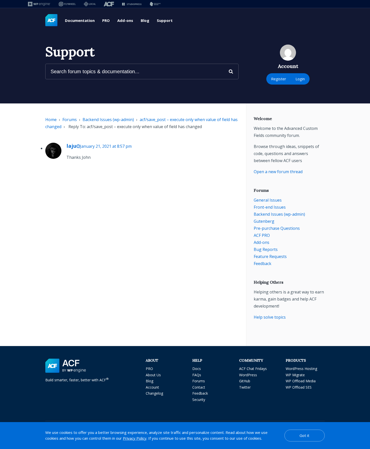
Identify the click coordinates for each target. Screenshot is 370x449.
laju (71, 145)
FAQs (196, 374)
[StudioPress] (131, 4)
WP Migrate (295, 374)
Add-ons (125, 20)
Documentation (80, 20)
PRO (106, 20)
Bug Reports (266, 249)
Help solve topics (270, 317)
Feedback (262, 263)
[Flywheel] (67, 4)
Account (152, 387)
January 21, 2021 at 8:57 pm (106, 146)
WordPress (248, 374)
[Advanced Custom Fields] (51, 20)
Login (300, 78)
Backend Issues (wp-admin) (108, 119)
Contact (198, 387)
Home (51, 119)
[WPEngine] (39, 4)
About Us (153, 374)
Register (278, 78)
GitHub (244, 381)
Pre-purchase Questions (277, 228)
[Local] (90, 4)
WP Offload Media (301, 381)
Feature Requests (270, 256)
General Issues (268, 200)
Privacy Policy (134, 438)
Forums (69, 119)
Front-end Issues (270, 207)
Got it (304, 435)
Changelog (154, 393)
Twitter (245, 387)
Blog (145, 20)
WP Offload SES (299, 387)
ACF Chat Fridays (253, 368)
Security (198, 399)
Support (165, 20)
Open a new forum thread (278, 171)
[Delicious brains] (155, 4)
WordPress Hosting (301, 368)
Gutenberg (264, 221)
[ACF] (109, 4)
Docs (196, 368)
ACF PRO (262, 235)
